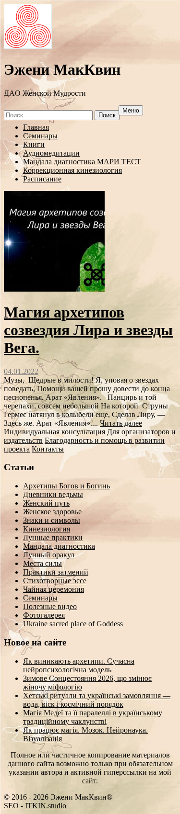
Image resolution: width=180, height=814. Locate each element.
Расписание (42, 179)
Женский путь (46, 503)
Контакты (48, 449)
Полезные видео (50, 606)
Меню (130, 110)
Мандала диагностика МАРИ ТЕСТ (82, 162)
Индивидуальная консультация (54, 432)
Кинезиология (46, 529)
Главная (36, 127)
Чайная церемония (53, 589)
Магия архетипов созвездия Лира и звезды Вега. (88, 330)
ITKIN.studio (41, 806)
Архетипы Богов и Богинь (66, 486)
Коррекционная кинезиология (72, 170)
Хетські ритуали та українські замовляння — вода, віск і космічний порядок (96, 699)
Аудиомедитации (51, 153)
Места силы (42, 563)
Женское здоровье (52, 512)
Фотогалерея (44, 615)
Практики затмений (55, 572)
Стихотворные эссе (54, 581)
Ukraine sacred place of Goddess (73, 624)
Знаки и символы (51, 520)
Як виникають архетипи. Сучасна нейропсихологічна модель (78, 665)
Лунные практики (53, 537)
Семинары (40, 136)
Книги (34, 144)
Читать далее (121, 423)
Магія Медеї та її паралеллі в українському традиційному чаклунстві (92, 717)
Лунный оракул (48, 555)
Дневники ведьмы (53, 494)
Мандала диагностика (59, 546)
